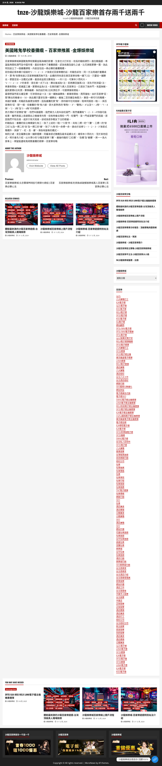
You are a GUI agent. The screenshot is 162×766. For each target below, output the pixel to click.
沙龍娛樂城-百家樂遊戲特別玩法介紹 (92, 230)
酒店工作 (120, 587)
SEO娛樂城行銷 (123, 564)
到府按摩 (120, 632)
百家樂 (15, 25)
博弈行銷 (120, 558)
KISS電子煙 (121, 309)
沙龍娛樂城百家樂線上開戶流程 (56, 228)
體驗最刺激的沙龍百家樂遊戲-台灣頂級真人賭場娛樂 (21, 230)
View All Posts (57, 165)
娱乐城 (28, 210)
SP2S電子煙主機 (123, 354)
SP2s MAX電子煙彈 (125, 331)
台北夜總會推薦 (123, 577)
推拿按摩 (120, 451)
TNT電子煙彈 (122, 490)
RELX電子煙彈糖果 (124, 341)
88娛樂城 (17, 207)
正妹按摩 (120, 603)
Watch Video (152, 25)
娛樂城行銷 (121, 561)
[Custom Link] (154, 759)
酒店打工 (120, 616)
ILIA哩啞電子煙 (123, 425)
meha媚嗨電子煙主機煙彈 (128, 416)
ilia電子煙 (120, 321)
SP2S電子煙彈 (122, 344)
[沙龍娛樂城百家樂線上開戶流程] (100, 699)
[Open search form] (136, 25)
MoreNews (90, 763)
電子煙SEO (121, 396)
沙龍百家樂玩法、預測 (126, 236)
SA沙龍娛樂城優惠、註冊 (127, 260)
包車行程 (120, 480)
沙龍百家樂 (20, 213)
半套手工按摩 (122, 594)
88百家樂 (25, 207)
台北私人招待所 (123, 441)
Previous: (30, 182)
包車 (118, 464)
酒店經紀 (120, 373)
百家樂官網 (81, 222)
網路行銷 (120, 383)
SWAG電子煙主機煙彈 (126, 399)
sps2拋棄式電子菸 (124, 338)
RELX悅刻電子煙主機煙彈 (127, 406)
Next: (84, 182)
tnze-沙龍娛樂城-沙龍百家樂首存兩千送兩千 (81, 12)
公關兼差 (120, 513)
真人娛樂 (21, 216)
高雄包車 (120, 542)
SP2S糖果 (120, 435)
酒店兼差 (120, 506)
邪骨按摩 (120, 581)
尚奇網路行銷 (122, 458)
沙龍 (63, 213)
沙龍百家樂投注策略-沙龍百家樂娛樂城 (133, 248)
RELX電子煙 (121, 312)
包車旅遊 (120, 483)
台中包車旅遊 (122, 538)
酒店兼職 (120, 367)
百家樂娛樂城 (10, 44)
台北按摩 (120, 597)
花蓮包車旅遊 (122, 532)
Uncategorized (11, 689)
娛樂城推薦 (11, 210)
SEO (118, 500)
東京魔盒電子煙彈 (124, 357)
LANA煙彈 (120, 360)
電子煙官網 (121, 422)
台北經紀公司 (122, 623)
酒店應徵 (120, 509)
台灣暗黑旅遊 (122, 454)
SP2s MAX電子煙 (123, 328)
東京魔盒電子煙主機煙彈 (127, 419)
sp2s (118, 296)
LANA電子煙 (121, 649)
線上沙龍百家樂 (58, 219)
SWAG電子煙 (122, 438)
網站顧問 (120, 325)
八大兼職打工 (122, 299)
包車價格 (120, 471)
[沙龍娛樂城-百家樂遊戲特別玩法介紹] (139, 699)
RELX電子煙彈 (122, 364)
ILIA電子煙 (121, 302)
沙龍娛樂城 (11, 56)
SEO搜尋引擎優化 (124, 386)
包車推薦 (120, 467)
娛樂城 (5, 25)
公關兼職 (120, 516)
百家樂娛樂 (88, 219)
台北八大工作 (122, 377)
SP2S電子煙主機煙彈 (125, 409)
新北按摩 (120, 626)
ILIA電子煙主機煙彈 (125, 412)
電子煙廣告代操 (123, 393)
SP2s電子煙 (121, 335)
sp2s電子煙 (121, 305)
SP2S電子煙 (121, 315)
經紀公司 (120, 461)
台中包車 (120, 552)
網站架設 (120, 390)
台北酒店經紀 (122, 380)
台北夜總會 (121, 568)
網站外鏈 (120, 529)
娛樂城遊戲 (20, 210)
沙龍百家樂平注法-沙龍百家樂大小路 (132, 254)
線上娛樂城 (11, 222)
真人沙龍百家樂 (12, 219)
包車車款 (120, 477)
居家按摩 (120, 629)
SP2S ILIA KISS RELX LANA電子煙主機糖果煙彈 (136, 200)
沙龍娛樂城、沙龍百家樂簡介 (129, 242)
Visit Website (36, 165)
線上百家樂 (46, 222)
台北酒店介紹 (122, 574)
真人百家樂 (23, 219)
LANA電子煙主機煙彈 (125, 402)
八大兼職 (120, 370)
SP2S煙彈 (120, 351)
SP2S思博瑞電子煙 (124, 432)
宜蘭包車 (120, 545)
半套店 (119, 600)
